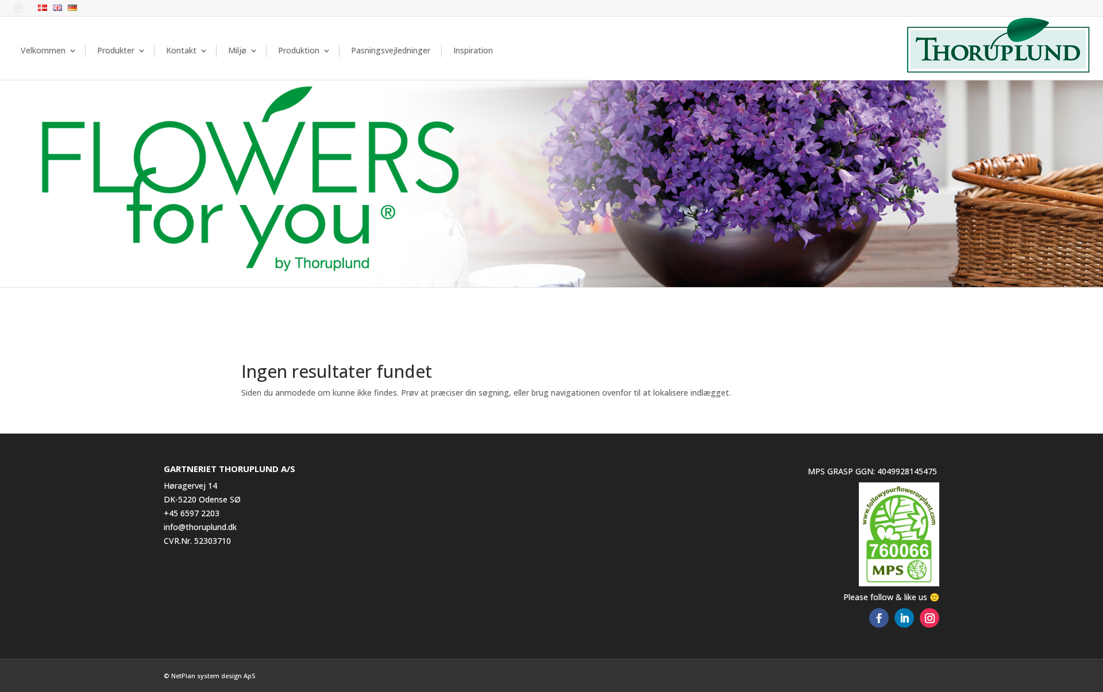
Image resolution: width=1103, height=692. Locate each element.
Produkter (115, 50)
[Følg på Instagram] (929, 618)
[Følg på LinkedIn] (904, 618)
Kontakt (181, 50)
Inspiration (473, 50)
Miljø (237, 50)
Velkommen (43, 50)
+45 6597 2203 (191, 513)
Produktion (298, 50)
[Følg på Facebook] (879, 618)
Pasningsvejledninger (390, 50)
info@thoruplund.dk (200, 526)
